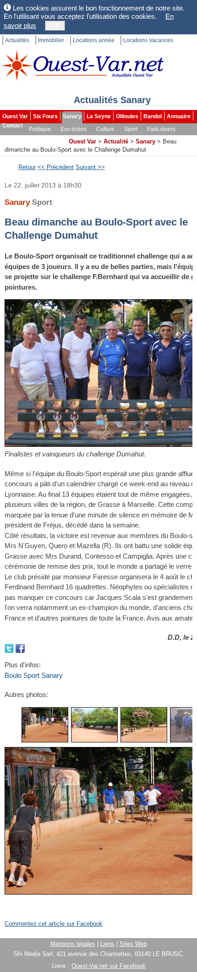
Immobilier (51, 40)
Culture (105, 129)
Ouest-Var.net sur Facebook (108, 965)
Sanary (72, 116)
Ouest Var (15, 116)
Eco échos (73, 129)
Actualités (17, 40)
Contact (12, 125)
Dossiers (52, 138)
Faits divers (161, 129)
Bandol (152, 116)
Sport (130, 129)
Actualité (116, 141)
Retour (27, 167)
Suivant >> (90, 167)
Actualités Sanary (112, 100)
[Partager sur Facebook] (20, 648)
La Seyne (99, 116)
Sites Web (133, 943)
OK (55, 25)
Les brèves (17, 138)
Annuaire (179, 116)
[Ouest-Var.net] (82, 65)
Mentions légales (72, 943)
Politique (40, 129)
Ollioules (127, 116)
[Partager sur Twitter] (10, 648)
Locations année (94, 40)
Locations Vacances (148, 40)
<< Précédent (56, 167)
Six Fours (45, 116)
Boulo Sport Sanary (34, 675)
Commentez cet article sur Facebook (54, 923)
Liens (107, 943)
